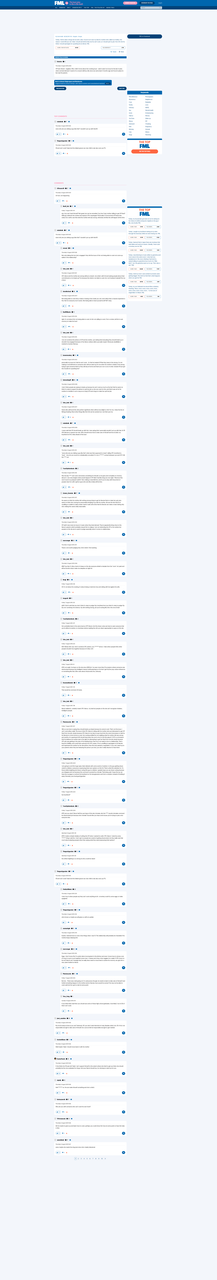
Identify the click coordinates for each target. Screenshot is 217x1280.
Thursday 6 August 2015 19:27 (63, 1144)
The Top (86, 7)
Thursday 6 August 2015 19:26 (63, 1022)
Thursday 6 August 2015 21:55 (69, 953)
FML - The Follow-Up (97, 7)
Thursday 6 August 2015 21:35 (69, 473)
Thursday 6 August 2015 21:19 (69, 450)
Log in (160, 3)
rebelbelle (60, 121)
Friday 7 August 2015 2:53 (68, 602)
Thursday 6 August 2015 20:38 (69, 384)
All (56, 7)
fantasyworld (61, 1099)
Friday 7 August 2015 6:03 (68, 643)
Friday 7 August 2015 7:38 (68, 705)
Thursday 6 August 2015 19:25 (63, 126)
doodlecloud (67, 291)
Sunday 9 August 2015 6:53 (69, 1000)
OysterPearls (61, 1059)
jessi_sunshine (61, 1018)
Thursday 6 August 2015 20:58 (69, 427)
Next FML (122, 88)
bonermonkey (67, 355)
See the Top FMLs (144, 151)
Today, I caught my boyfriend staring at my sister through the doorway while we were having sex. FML (144, 232)
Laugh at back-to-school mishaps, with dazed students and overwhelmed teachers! (82, 82)
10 (102, 1158)
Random (62, 7)
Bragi (64, 580)
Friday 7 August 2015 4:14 (68, 210)
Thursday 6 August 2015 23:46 (69, 563)
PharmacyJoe (67, 722)
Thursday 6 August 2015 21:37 (69, 497)
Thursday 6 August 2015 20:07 (69, 295)
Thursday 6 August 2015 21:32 (69, 914)
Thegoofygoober (62, 141)
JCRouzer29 (61, 188)
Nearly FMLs (110, 7)
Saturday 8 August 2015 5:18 (69, 855)
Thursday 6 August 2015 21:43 (69, 932)
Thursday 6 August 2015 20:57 (69, 407)
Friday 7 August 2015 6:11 (68, 664)
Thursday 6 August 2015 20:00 (63, 66)
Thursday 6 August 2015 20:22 (69, 359)
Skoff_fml (66, 206)
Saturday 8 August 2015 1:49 (69, 833)
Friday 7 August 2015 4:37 (68, 623)
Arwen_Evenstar (68, 493)
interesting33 (67, 380)
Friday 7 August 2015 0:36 (68, 584)
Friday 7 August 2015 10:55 (68, 978)
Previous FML (60, 88)
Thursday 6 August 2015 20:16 (69, 316)
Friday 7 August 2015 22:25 (68, 792)
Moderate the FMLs (147, 3)
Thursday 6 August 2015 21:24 (69, 893)
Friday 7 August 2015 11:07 (68, 726)
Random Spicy (77, 7)
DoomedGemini (68, 683)
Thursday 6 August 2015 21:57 (69, 545)
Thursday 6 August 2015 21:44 (69, 522)
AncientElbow (61, 1039)
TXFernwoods (61, 1119)
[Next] (105, 1159)
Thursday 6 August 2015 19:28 (69, 252)
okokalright (67, 928)
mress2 (65, 248)
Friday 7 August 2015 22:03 (68, 763)
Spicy (68, 7)
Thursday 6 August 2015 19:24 (63, 192)
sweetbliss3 (60, 1140)
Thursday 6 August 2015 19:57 (69, 273)
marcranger (67, 540)
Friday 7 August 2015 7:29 (68, 687)
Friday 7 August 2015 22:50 (68, 810)
